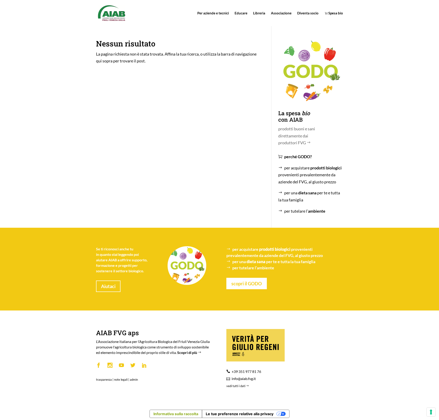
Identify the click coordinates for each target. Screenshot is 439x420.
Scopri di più (187, 352)
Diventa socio (308, 13)
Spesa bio (335, 13)
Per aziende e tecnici (213, 13)
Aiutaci (108, 286)
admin (134, 379)
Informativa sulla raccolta (175, 414)
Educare (241, 13)
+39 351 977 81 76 (246, 371)
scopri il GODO (246, 283)
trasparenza (104, 379)
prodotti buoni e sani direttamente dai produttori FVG (296, 135)
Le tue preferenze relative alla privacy (239, 414)
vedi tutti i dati (236, 386)
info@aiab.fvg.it (244, 378)
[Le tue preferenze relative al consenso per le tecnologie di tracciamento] (431, 412)
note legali (121, 379)
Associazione (281, 13)
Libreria (259, 13)
